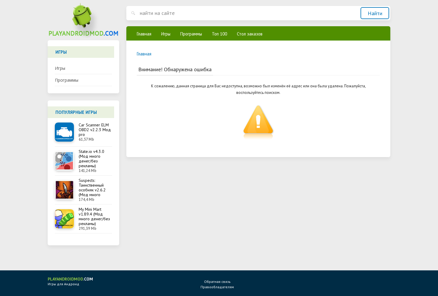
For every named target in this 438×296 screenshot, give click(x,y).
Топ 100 (219, 34)
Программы (66, 80)
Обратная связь (217, 281)
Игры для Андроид (70, 281)
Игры (60, 68)
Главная (144, 34)
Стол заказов (250, 34)
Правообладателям (217, 287)
